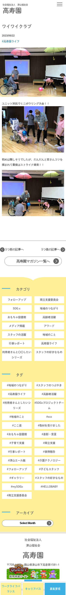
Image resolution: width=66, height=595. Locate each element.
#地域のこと (17, 416)
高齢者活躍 (49, 317)
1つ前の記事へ (14, 249)
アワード (49, 326)
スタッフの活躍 (17, 334)
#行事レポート (17, 451)
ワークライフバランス (11, 589)
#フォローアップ (17, 469)
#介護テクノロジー (49, 460)
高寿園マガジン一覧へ (33, 261)
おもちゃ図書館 (17, 317)
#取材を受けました (49, 425)
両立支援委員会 (49, 299)
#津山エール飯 (17, 460)
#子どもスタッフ (49, 469)
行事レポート (17, 343)
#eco (49, 416)
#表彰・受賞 (49, 434)
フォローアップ (17, 299)
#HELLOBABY (49, 486)
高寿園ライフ (49, 343)
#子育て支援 (17, 443)
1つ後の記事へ (50, 249)
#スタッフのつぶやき (49, 385)
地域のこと (49, 334)
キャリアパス (33, 588)
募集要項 (55, 588)
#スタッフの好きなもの (49, 478)
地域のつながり (49, 308)
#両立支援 (49, 443)
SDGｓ (17, 308)
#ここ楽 (17, 425)
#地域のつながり (17, 385)
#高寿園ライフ (10, 41)
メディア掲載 (17, 326)
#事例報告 (49, 451)
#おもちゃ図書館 (17, 434)
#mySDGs (17, 486)
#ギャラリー (17, 478)
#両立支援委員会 (17, 495)
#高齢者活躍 (49, 394)
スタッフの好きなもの (49, 352)
